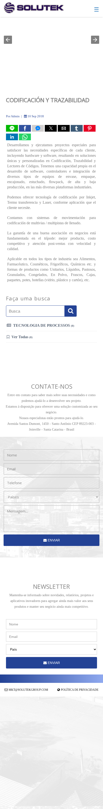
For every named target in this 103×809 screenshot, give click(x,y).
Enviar (53, 540)
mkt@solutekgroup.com (28, 689)
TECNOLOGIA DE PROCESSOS (43, 325)
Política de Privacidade (79, 689)
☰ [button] (96, 9)
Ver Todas (22, 337)
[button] (8, 40)
